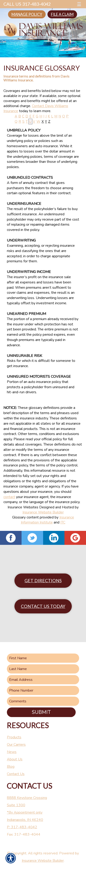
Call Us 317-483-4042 (27, 4)
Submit (41, 712)
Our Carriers (16, 744)
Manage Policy (26, 14)
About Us (14, 759)
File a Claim (62, 14)
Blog (10, 766)
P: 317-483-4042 (22, 827)
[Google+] (75, 538)
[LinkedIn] (54, 538)
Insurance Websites (23, 507)
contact (9, 496)
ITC (62, 522)
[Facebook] (10, 538)
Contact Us (16, 773)
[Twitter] (32, 538)
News (12, 751)
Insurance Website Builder (43, 512)
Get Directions (43, 580)
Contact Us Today (43, 606)
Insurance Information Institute (47, 520)
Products (14, 737)
